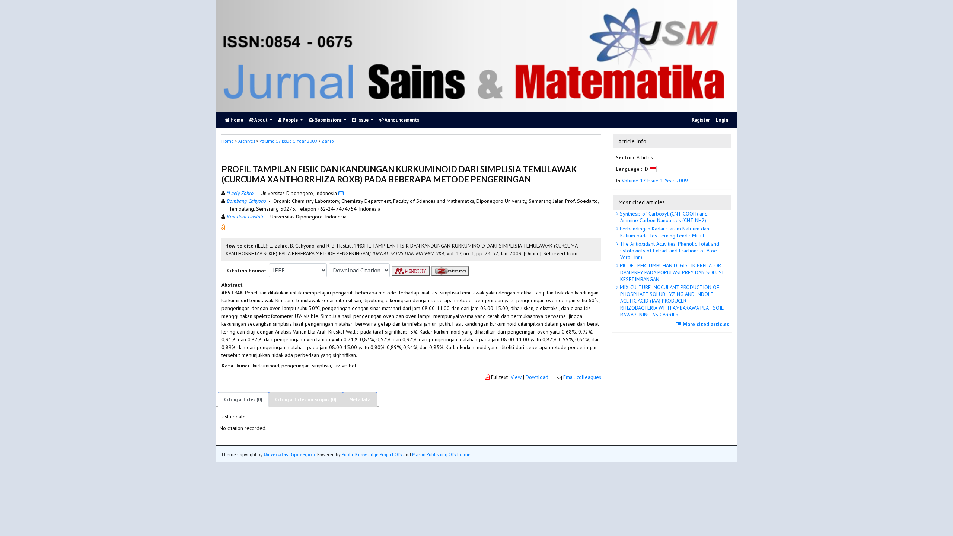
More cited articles (705, 324)
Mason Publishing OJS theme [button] (441, 454)
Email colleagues (582, 377)
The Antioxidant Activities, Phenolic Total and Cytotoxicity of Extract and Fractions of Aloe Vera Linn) (668, 250)
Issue (363, 120)
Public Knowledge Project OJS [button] (372, 454)
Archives (246, 141)
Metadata (359, 399)
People (290, 120)
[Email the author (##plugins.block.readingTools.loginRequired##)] (341, 193)
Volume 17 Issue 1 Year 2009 (288, 141)
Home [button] (227, 141)
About (261, 120)
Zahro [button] (328, 141)
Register (701, 120)
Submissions (328, 120)
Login (722, 120)
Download (537, 377)
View (516, 377)
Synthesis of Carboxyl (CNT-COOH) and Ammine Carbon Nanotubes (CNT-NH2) (663, 217)
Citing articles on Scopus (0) (306, 399)
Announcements (401, 120)
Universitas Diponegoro (289, 454)
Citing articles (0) (243, 399)
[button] (223, 227)
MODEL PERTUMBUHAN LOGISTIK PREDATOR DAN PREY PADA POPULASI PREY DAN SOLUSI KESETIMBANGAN (670, 272)
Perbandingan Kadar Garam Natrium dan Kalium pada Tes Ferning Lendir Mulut (663, 232)
